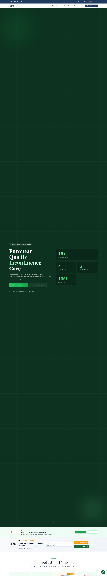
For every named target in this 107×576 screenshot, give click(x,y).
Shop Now (80, 532)
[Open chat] (103, 572)
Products (58, 5)
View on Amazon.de (80, 542)
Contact (80, 5)
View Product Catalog (38, 285)
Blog (75, 5)
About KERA (51, 5)
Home (44, 5)
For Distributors (68, 5)
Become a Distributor (80, 546)
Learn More (91, 532)
